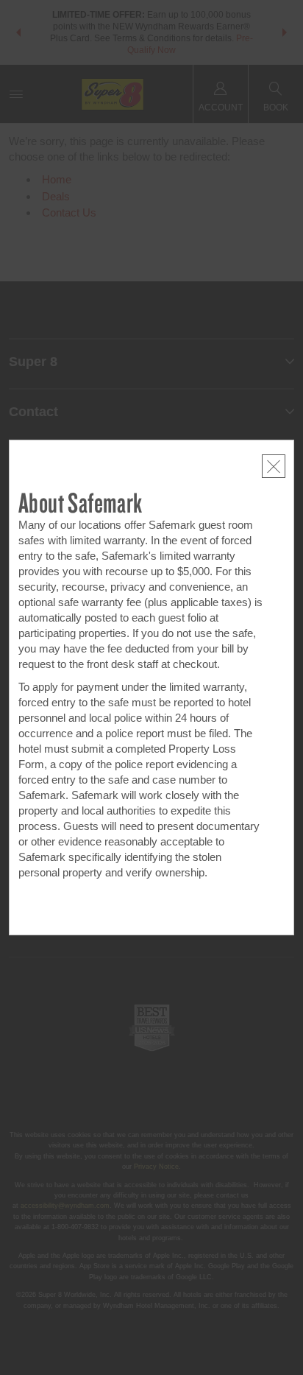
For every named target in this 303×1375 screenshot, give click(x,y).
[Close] (273, 466)
